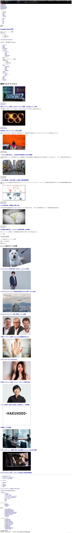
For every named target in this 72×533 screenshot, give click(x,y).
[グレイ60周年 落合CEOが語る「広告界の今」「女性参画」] (17, 402)
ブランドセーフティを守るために (9, 359)
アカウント (5, 72)
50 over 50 (7, 516)
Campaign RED (3, 8)
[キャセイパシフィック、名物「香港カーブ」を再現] (17, 311)
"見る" (4, 71)
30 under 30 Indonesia (9, 514)
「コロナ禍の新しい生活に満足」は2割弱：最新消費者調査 (14, 180)
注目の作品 (6, 36)
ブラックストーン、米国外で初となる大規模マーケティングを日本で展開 (19, 450)
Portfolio (6, 503)
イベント (4, 49)
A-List (5, 37)
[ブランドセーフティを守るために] (17, 357)
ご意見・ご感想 (8, 494)
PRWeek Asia (7, 504)
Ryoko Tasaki (2, 104)
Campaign (7, 476)
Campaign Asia (7, 519)
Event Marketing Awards (9, 510)
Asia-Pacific (7, 66)
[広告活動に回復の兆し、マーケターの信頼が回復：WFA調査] (14, 224)
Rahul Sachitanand (3, 128)
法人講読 (4, 16)
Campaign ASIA (3, 6)
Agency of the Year (8, 509)
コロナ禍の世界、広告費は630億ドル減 (9, 205)
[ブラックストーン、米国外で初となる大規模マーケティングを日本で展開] (17, 447)
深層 (3, 47)
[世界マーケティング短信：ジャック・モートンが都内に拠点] (17, 379)
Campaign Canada (3, 7)
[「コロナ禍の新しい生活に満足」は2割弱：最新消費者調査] (14, 174)
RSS (6, 499)
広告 (3, 13)
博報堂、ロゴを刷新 (6, 427)
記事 (5, 35)
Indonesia (6, 70)
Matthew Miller (3, 203)
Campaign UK (3, 4)
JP (3, 20)
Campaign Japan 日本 (9, 522)
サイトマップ (7, 498)
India (6, 69)
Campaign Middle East (9, 527)
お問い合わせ (17, 488)
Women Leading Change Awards (11, 512)
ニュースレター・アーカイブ (11, 496)
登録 (6, 75)
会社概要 (7, 493)
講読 (3, 14)
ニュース (4, 44)
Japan (6, 67)
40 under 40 (7, 515)
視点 (6, 53)
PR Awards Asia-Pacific (9, 511)
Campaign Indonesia (8, 521)
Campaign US (3, 5)
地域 (3, 65)
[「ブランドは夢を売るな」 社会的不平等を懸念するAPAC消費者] (14, 149)
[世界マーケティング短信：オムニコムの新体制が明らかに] (17, 334)
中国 (6, 68)
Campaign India (8, 520)
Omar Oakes (2, 227)
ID (3, 23)
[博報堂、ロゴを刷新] (17, 425)
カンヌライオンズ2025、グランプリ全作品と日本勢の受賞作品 (17, 472)
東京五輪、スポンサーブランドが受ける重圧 (11, 130)
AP (3, 19)
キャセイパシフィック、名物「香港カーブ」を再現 (13, 314)
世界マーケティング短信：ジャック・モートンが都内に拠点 (15, 382)
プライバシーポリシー (12, 2)
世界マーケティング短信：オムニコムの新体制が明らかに (15, 336)
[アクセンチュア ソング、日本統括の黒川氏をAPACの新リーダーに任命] (17, 289)
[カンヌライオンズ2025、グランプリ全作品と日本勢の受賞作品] (17, 470)
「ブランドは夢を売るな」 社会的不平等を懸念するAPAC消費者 (16, 154)
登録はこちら (3, 243)
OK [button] (1, 3)
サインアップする (8, 478)
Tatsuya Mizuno (3, 177)
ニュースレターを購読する (10, 497)
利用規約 (22, 2)
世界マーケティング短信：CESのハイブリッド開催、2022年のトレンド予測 (18, 106)
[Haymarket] (2, 490)
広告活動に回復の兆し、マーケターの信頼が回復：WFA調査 (15, 229)
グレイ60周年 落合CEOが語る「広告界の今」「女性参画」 (15, 404)
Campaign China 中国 (9, 523)
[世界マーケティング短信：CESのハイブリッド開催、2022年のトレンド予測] (14, 101)
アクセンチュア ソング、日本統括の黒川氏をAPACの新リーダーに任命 (18, 291)
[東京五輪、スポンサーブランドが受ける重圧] (14, 125)
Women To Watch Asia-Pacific (10, 513)
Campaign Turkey (8, 528)
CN (3, 21)
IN (3, 22)
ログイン (4, 12)
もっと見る (5, 50)
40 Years (6, 505)
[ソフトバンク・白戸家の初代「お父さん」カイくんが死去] (17, 266)
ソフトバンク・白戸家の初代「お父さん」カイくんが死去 (15, 268)
